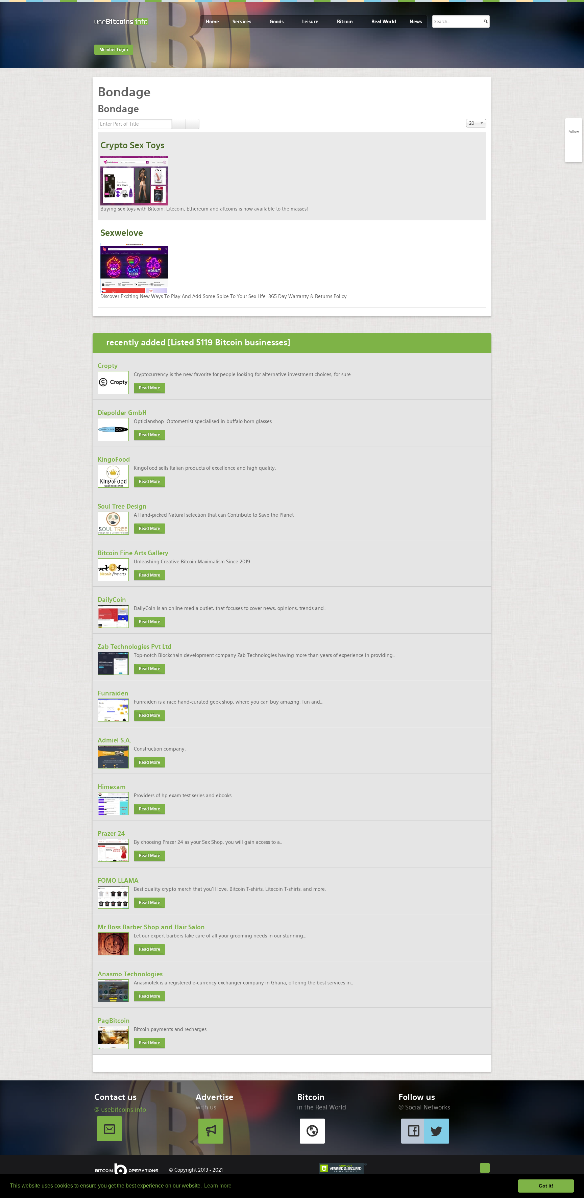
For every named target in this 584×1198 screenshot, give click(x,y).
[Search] (179, 124)
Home (212, 21)
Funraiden (113, 693)
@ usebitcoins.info (120, 1109)
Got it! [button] (546, 1186)
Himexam (112, 786)
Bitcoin (345, 21)
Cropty (108, 365)
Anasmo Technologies (130, 974)
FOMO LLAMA (118, 880)
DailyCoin (112, 599)
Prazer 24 (111, 833)
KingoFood (114, 459)
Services (242, 21)
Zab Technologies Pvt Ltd (135, 646)
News (416, 21)
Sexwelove (121, 233)
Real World (383, 21)
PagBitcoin (114, 1020)
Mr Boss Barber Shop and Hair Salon (151, 927)
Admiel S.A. (114, 740)
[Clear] (192, 124)
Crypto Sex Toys (132, 145)
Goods (277, 21)
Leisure (310, 21)
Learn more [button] (218, 1186)
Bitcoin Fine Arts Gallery (133, 553)
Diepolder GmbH (122, 412)
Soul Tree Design (122, 506)
